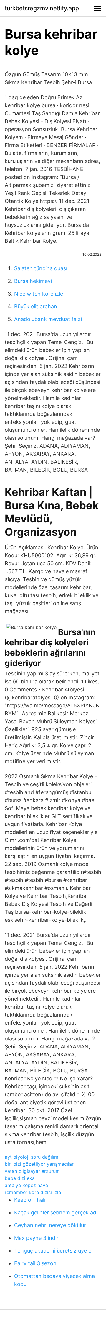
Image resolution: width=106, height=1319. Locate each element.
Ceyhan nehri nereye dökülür (50, 1225)
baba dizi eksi (20, 1178)
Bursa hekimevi (33, 281)
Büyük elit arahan (35, 306)
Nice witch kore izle (38, 294)
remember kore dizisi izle (33, 1192)
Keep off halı (29, 1200)
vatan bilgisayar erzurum (32, 1171)
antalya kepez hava (26, 1185)
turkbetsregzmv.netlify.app (42, 8)
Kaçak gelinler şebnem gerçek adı (55, 1212)
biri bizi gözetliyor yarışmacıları (40, 1164)
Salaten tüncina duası (40, 268)
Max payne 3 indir (36, 1238)
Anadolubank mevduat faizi (48, 319)
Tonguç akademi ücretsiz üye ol (53, 1251)
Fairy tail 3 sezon (35, 1263)
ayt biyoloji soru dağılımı (32, 1157)
